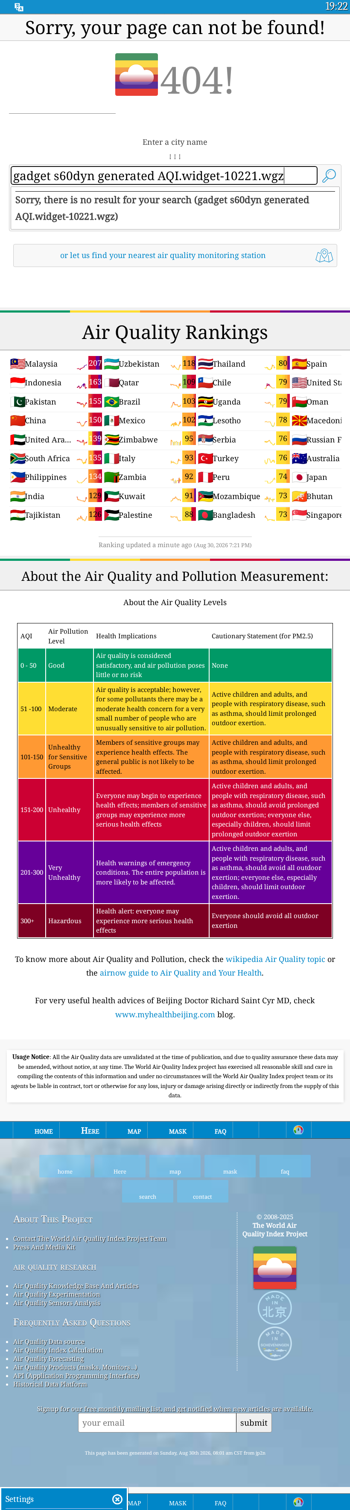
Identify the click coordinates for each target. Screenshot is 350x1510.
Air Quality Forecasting (48, 1358)
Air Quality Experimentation (56, 1294)
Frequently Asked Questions (72, 1322)
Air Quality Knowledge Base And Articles (76, 1285)
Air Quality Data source (49, 1341)
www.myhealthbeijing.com (165, 1014)
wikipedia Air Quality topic (275, 959)
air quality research (54, 1266)
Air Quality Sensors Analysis (56, 1302)
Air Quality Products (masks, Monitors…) (75, 1367)
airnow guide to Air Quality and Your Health (181, 972)
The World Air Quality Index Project (274, 1229)
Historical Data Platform (50, 1384)
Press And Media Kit (44, 1247)
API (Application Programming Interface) (76, 1375)
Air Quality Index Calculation (58, 1350)
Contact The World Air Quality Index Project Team (89, 1238)
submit (254, 1422)
